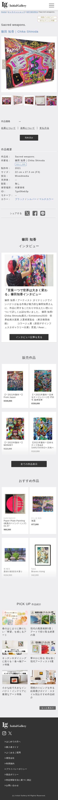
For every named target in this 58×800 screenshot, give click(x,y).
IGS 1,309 (20, 164)
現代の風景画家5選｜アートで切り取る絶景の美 (42, 631)
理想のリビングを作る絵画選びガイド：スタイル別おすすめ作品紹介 (42, 692)
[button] (54, 64)
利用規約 (10, 763)
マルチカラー (46, 199)
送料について (27, 128)
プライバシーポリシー (16, 769)
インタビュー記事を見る (29, 337)
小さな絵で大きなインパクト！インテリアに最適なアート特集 (14, 691)
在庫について (8, 128)
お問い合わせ (12, 785)
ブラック (20, 199)
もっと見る (46, 708)
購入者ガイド (12, 747)
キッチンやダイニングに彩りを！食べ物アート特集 (14, 661)
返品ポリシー (12, 774)
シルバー (32, 199)
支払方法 (44, 128)
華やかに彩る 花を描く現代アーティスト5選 (42, 660)
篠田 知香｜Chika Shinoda (19, 31)
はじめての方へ (13, 742)
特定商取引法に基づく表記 (18, 780)
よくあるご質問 (13, 752)
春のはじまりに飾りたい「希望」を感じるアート (14, 631)
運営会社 (10, 758)
